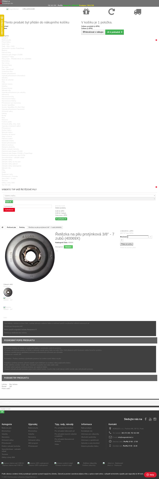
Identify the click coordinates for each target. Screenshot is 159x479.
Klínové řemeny (7, 88)
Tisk (56, 251)
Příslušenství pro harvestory (11, 103)
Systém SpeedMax (8, 105)
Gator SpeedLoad (8, 69)
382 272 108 (126, 433)
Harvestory (5, 94)
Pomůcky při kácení (8, 134)
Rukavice (5, 120)
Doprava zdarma (88, 17)
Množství (123, 237)
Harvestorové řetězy (8, 99)
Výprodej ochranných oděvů (11, 126)
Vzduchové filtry (7, 71)
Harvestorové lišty (8, 97)
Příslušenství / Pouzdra (10, 176)
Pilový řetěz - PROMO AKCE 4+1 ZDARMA (16, 59)
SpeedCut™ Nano (8, 57)
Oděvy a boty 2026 (8, 183)
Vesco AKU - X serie (9, 178)
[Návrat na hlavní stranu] (2, 227)
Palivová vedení (7, 138)
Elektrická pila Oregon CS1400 (12, 151)
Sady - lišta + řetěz (8, 46)
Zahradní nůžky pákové (10, 164)
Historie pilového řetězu (89, 446)
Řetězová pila (6, 40)
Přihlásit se (6, 1)
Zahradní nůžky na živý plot (11, 162)
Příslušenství (6, 128)
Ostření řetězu (6, 130)
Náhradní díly (6, 90)
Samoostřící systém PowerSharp (13, 48)
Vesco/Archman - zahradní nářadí (13, 157)
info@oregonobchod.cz (125, 437)
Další (5, 318)
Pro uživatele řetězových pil (65, 431)
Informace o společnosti (90, 440)
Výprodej (32, 424)
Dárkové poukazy (8, 145)
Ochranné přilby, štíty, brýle (11, 124)
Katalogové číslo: (61, 242)
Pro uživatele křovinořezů (64, 428)
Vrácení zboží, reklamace (116, 17)
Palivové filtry (6, 52)
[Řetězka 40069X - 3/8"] (27, 292)
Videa (57, 444)
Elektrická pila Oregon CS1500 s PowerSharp (17, 153)
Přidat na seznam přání (128, 247)
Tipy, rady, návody (64, 424)
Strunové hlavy (7, 65)
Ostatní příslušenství (9, 73)
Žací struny (5, 63)
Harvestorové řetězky (9, 101)
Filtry (3, 82)
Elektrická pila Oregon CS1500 (12, 55)
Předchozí (6, 286)
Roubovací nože (7, 174)
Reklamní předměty (8, 147)
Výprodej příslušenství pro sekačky (14, 92)
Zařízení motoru (7, 84)
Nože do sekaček (8, 80)
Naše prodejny (86, 428)
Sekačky (5, 78)
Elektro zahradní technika (10, 149)
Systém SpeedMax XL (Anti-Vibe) (13, 107)
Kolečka (4, 86)
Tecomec (5, 180)
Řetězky (4, 50)
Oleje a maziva (7, 136)
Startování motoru (8, 141)
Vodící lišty (5, 44)
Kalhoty (4, 113)
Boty (3, 117)
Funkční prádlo (7, 122)
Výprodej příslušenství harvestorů (13, 109)
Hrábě (4, 172)
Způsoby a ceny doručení (90, 443)
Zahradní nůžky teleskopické (11, 166)
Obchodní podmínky (88, 437)
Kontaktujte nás (7, 3)
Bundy (4, 115)
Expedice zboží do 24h (141, 17)
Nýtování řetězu (7, 132)
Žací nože (5, 67)
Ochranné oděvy (7, 111)
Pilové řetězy (6, 42)
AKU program (33, 443)
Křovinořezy (6, 61)
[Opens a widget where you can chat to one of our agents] (150, 475)
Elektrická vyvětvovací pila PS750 (13, 155)
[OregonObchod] (13, 9)
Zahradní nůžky (7, 159)
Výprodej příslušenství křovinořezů (13, 76)
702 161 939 (52, 5)
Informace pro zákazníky (90, 434)
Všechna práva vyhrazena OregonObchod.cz (22, 477)
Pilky (3, 170)
